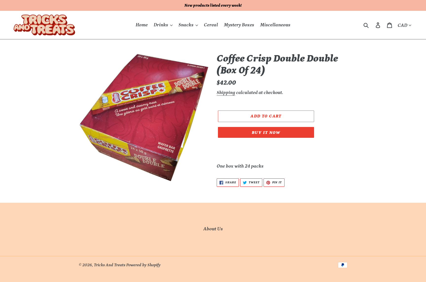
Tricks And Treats (109, 265)
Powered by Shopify (143, 265)
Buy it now (266, 132)
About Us (213, 229)
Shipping (226, 92)
